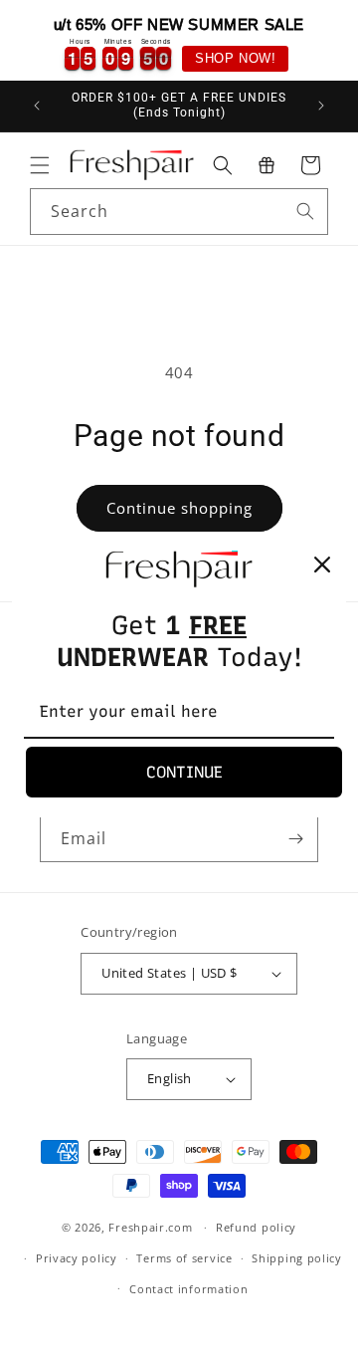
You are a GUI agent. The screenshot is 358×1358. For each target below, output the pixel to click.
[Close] (322, 564)
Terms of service (184, 1257)
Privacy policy (76, 1257)
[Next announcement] (321, 105)
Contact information (188, 1288)
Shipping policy (297, 1257)
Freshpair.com (150, 1227)
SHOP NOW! (235, 58)
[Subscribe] (295, 838)
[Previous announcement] (37, 105)
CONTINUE (184, 772)
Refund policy (256, 1227)
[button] (40, 165)
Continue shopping (179, 508)
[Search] (305, 211)
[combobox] (179, 211)
